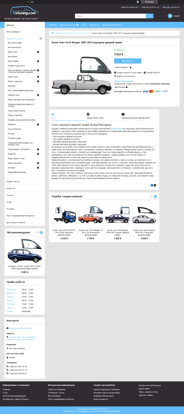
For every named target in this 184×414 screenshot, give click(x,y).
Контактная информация (14, 396)
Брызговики (144, 388)
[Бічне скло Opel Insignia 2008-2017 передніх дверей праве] (144, 215)
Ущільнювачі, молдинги (19, 149)
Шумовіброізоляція (17, 172)
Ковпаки (11, 86)
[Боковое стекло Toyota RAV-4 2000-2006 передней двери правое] (24, 251)
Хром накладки (15, 163)
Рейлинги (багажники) (103, 396)
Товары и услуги (67, 24)
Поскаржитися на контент (88, 411)
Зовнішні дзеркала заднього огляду (21, 105)
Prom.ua (105, 409)
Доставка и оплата (111, 24)
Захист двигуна (15, 81)
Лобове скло (14, 95)
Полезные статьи (56, 392)
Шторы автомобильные (150, 385)
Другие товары (146, 395)
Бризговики (13, 61)
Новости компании (56, 389)
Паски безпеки (14, 129)
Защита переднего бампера (106, 389)
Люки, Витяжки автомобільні (21, 100)
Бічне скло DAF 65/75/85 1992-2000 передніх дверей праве (64, 232)
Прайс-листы (13, 181)
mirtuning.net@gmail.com (20, 328)
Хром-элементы (100, 399)
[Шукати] (149, 16)
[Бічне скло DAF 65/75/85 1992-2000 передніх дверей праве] (64, 215)
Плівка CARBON (15, 115)
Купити (129, 60)
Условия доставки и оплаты (16, 399)
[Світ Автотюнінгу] (24, 10)
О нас (84, 24)
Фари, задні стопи (16, 159)
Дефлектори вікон (16, 66)
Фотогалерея (13, 31)
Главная (53, 24)
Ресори (11, 134)
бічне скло (117, 128)
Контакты (94, 24)
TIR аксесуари (14, 138)
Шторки (11, 168)
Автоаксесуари (15, 43)
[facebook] (152, 185)
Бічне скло (79, 33)
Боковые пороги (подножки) (106, 392)
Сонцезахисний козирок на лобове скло (20, 144)
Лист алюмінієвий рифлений (20, 91)
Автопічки (12, 57)
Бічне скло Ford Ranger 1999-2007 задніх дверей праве (117, 232)
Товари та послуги (63, 33)
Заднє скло (13, 77)
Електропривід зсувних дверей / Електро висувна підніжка (22, 71)
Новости (10, 188)
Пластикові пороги (16, 111)
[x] (155, 185)
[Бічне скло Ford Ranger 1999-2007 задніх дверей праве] (117, 215)
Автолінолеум (14, 47)
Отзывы (10, 208)
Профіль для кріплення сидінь (21, 120)
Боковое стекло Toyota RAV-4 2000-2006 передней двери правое (24, 267)
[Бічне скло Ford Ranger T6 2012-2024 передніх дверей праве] (90, 215)
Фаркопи (12, 154)
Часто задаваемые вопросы (20, 215)
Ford (88, 33)
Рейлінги (12, 125)
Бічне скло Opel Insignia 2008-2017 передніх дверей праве (144, 232)
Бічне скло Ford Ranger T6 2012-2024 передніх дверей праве (91, 232)
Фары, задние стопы (148, 392)
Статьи (10, 195)
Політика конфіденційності (110, 411)
